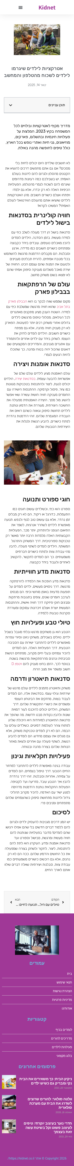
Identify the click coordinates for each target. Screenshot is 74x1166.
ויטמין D (16, 664)
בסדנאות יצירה (25, 378)
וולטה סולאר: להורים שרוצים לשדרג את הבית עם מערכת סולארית (50, 1103)
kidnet (46, 7)
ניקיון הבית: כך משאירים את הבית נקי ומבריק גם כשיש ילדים (45, 1081)
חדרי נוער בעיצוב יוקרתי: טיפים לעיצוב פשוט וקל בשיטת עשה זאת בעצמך (48, 1127)
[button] (20, 7)
